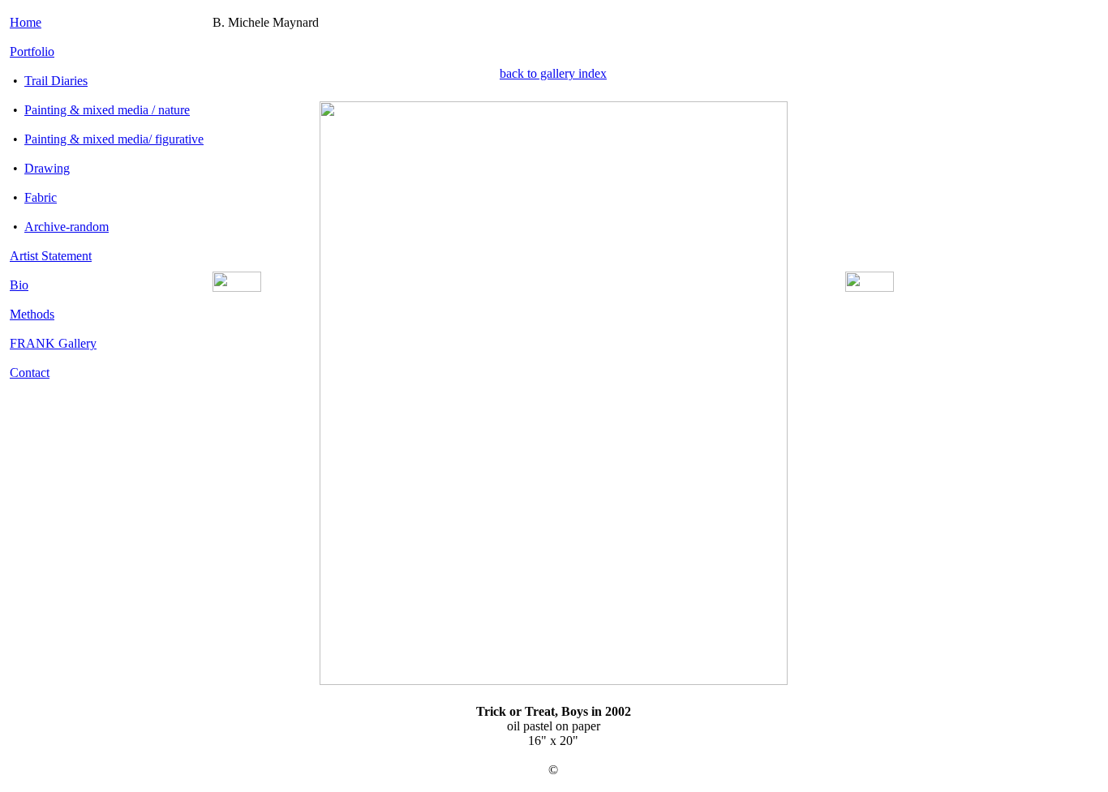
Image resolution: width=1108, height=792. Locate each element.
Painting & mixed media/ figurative (114, 139)
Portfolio (32, 51)
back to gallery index (553, 73)
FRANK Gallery (53, 343)
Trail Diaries (56, 81)
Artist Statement (51, 256)
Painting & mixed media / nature (107, 110)
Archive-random (66, 226)
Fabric (40, 197)
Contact (29, 372)
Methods (32, 314)
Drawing (47, 168)
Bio (19, 285)
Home (25, 22)
